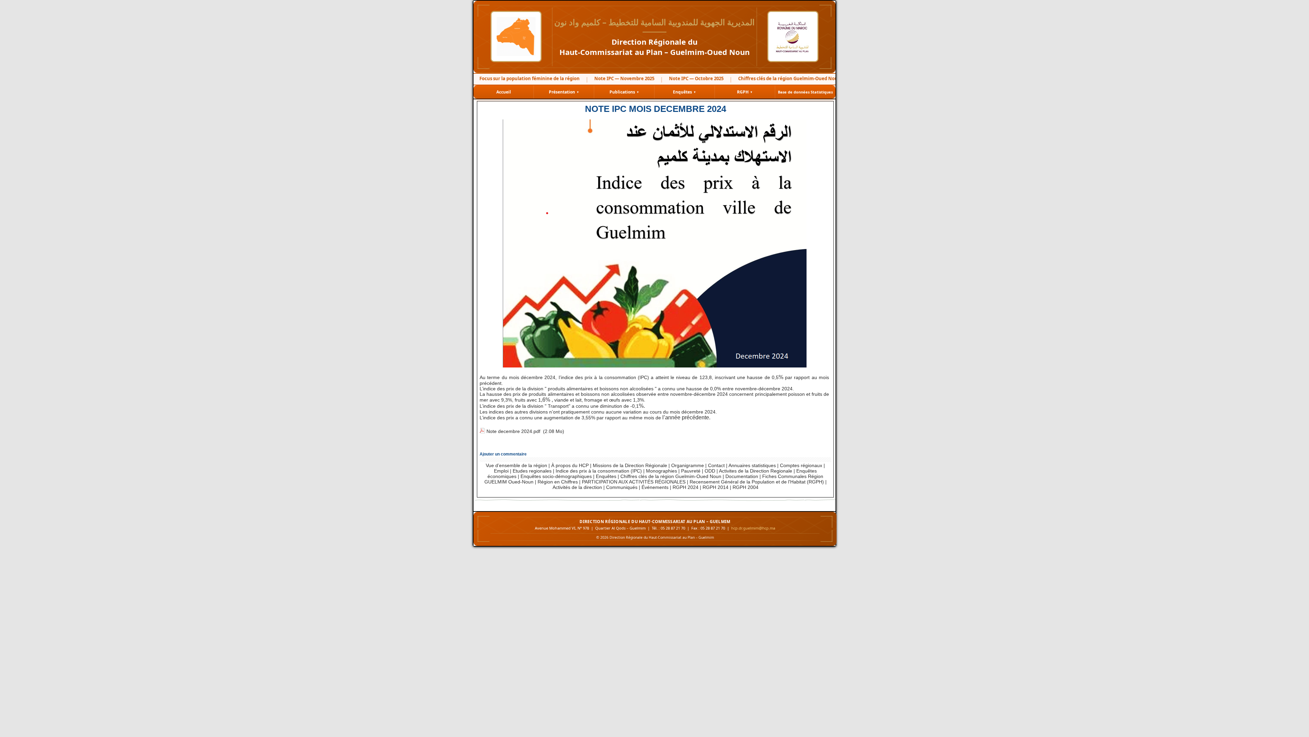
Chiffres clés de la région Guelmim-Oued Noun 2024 (781, 78)
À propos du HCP (570, 465)
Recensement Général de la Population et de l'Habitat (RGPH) (757, 482)
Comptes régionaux (801, 465)
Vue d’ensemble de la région (516, 465)
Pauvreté (691, 471)
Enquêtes (684, 92)
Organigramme (687, 465)
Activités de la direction (577, 487)
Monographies (661, 471)
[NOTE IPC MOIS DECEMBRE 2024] (654, 122)
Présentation (564, 92)
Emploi (502, 471)
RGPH (745, 92)
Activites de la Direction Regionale (755, 471)
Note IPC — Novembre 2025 (611, 78)
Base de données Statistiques (805, 92)
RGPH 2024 (685, 487)
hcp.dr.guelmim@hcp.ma (753, 528)
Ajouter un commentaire (503, 454)
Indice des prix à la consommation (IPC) (599, 471)
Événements (655, 487)
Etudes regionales (532, 471)
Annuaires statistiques (752, 465)
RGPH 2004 (745, 487)
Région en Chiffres (558, 482)
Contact (716, 465)
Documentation (741, 476)
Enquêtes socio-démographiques (556, 476)
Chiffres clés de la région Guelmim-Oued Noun (670, 476)
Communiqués (621, 487)
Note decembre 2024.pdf (513, 431)
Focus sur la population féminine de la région (516, 78)
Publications (624, 92)
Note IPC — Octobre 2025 (683, 78)
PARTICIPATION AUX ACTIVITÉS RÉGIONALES (634, 482)
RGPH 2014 (715, 487)
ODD (710, 471)
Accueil (503, 92)
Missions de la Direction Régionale (630, 465)
